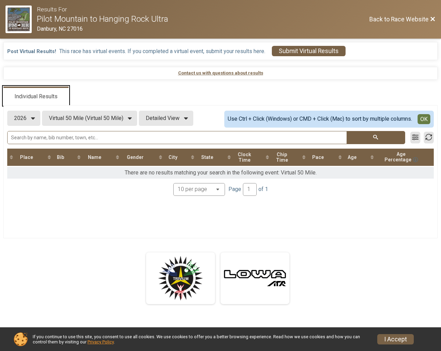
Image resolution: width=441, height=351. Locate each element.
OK (424, 119)
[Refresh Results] (429, 137)
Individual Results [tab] (36, 96)
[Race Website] (21, 19)
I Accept (395, 339)
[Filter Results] (415, 137)
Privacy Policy (101, 341)
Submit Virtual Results (309, 51)
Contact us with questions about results (220, 73)
